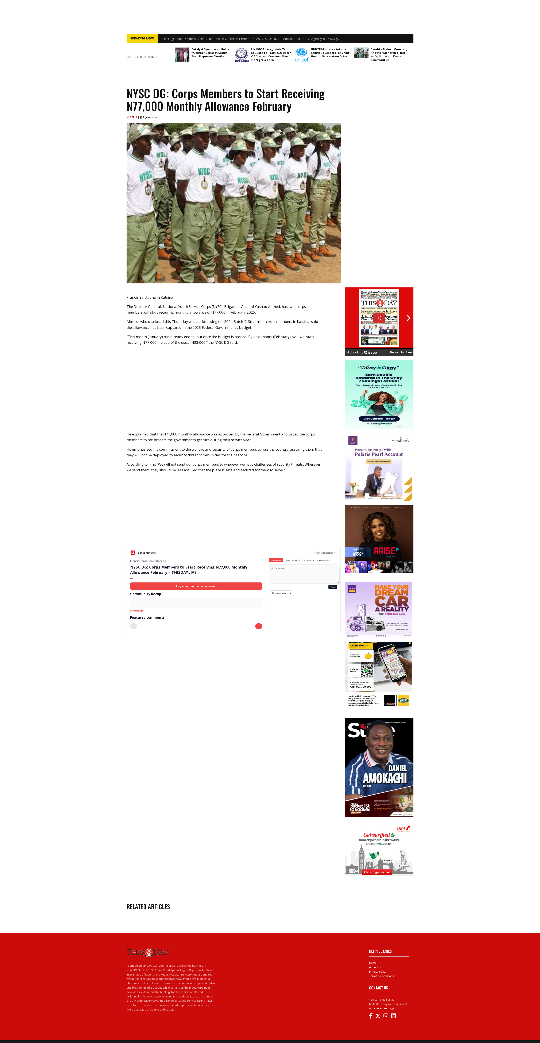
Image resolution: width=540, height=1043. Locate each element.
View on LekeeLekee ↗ (325, 553)
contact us (380, 1008)
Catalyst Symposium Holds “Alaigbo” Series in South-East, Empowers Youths (210, 52)
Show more (137, 610)
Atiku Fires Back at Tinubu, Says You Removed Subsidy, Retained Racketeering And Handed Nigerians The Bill (240, 38)
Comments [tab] (276, 560)
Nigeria (132, 117)
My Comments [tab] (293, 560)
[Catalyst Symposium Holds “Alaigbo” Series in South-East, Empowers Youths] (182, 54)
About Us (375, 967)
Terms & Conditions (381, 976)
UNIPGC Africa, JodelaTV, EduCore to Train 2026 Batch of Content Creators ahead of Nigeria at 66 (271, 54)
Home (373, 963)
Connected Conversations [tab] (317, 560)
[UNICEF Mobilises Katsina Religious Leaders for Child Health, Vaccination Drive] (301, 54)
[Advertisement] (234, 512)
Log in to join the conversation (196, 586)
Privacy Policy (377, 971)
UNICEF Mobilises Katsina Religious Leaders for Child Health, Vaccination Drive (330, 52)
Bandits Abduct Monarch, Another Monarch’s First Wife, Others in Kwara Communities (389, 54)
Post (333, 587)
